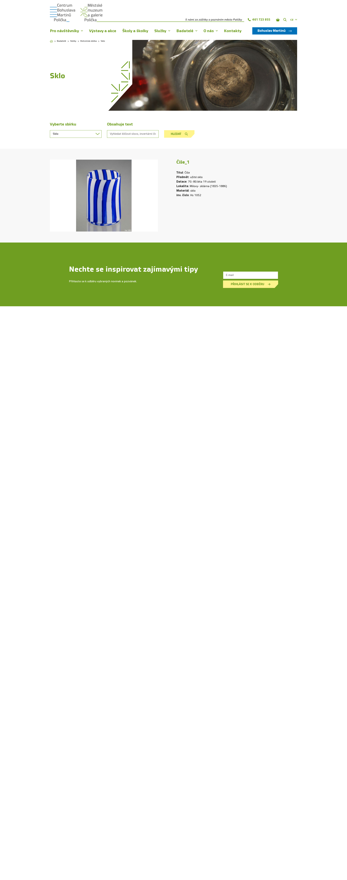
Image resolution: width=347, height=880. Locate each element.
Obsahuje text (120, 124)
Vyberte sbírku (63, 124)
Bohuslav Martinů (272, 31)
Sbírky (73, 41)
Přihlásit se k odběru (247, 284)
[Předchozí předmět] (55, 195)
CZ (292, 19)
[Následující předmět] (152, 195)
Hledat (176, 134)
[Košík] (277, 19)
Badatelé (61, 41)
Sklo (103, 41)
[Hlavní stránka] (51, 41)
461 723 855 (261, 19)
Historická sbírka (88, 41)
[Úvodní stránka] (62, 13)
